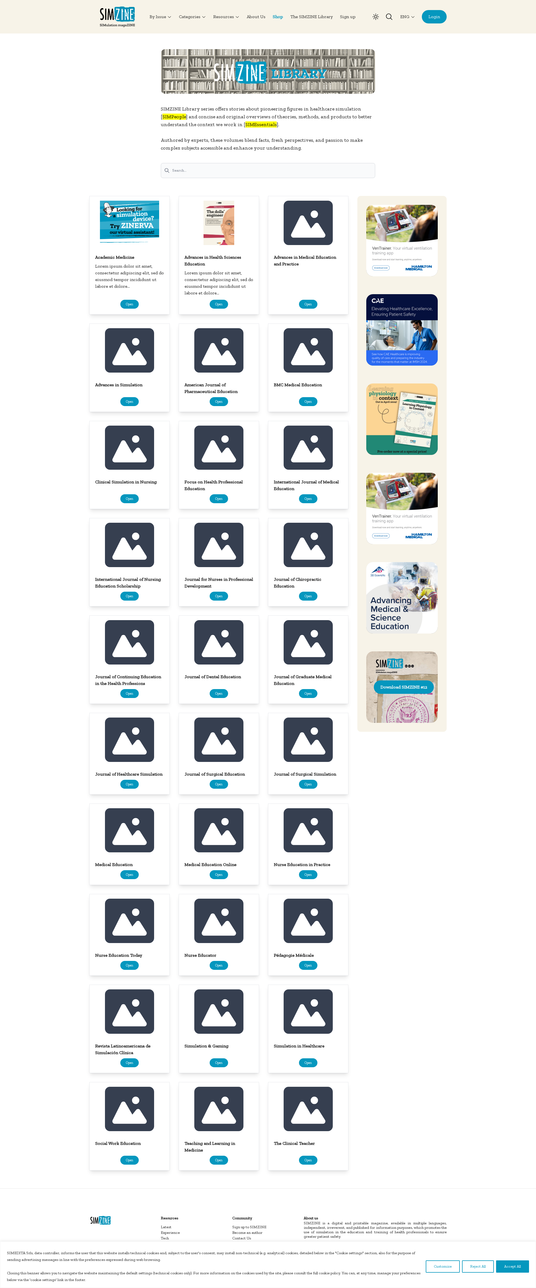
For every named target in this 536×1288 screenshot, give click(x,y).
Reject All (478, 1266)
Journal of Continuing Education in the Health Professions (128, 680)
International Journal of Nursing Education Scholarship (128, 583)
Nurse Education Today (118, 955)
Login (434, 16)
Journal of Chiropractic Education (297, 583)
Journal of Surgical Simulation (305, 774)
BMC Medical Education (298, 384)
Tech (165, 1238)
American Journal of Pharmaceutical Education (211, 388)
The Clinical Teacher (294, 1143)
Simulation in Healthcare (299, 1046)
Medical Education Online (210, 864)
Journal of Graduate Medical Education (303, 680)
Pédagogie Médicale (294, 955)
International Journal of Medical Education (306, 485)
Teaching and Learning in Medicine (210, 1147)
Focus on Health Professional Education (214, 485)
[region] (268, 1264)
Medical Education (114, 864)
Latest (166, 1227)
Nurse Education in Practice (302, 864)
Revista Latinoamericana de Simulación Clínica (122, 1049)
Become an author (247, 1232)
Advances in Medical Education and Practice (305, 261)
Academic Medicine (114, 257)
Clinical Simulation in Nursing (126, 482)
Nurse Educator (200, 955)
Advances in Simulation (118, 384)
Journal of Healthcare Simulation (128, 774)
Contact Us (241, 1238)
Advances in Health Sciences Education (213, 261)
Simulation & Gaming (206, 1046)
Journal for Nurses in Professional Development (219, 583)
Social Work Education (118, 1143)
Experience (170, 1232)
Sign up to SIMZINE (249, 1227)
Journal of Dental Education (213, 676)
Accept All (512, 1266)
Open (129, 304)
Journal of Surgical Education (215, 774)
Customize (443, 1266)
